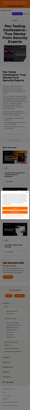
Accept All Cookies (15, 212)
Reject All (15, 208)
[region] (15, 205)
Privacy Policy (7, 204)
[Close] (27, 192)
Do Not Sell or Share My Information (15, 215)
